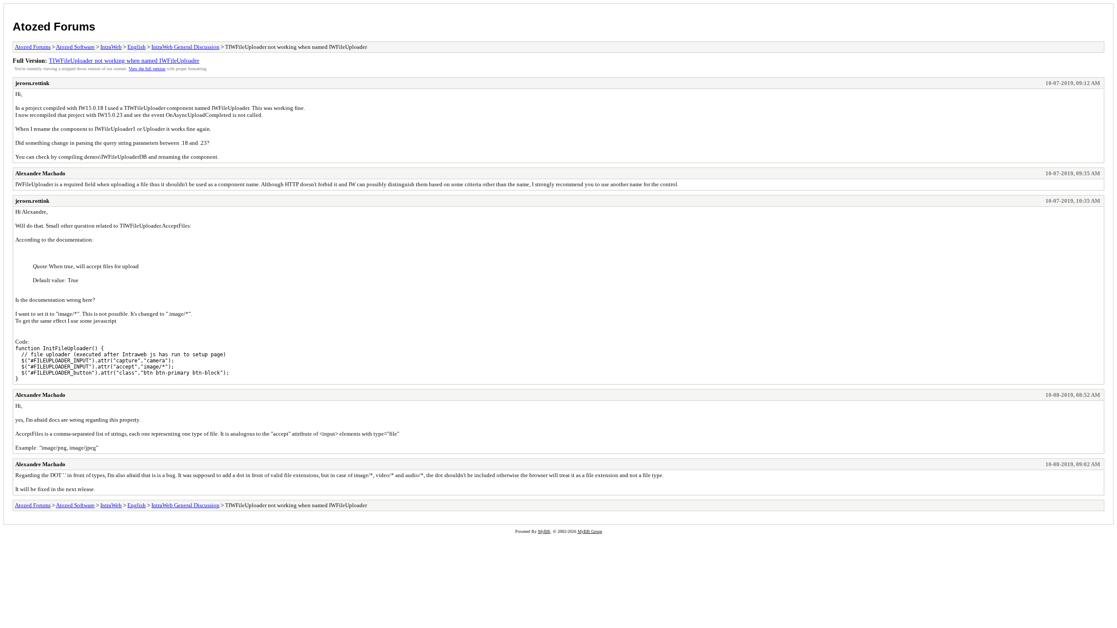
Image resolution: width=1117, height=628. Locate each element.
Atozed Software (75, 47)
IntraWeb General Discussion (185, 47)
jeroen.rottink (32, 83)
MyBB (544, 531)
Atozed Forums (54, 26)
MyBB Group (590, 531)
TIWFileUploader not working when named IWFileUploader (124, 60)
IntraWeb (111, 47)
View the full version (147, 68)
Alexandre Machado (40, 173)
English (136, 47)
